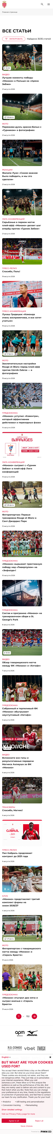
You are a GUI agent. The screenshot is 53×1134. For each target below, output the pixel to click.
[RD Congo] (15, 1048)
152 (27, 1016)
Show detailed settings (12, 1110)
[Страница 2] (34, 1016)
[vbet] (29, 1048)
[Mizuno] (32, 1033)
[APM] (20, 1033)
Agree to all (14, 1121)
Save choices (26, 1126)
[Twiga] (41, 1048)
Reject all (39, 1121)
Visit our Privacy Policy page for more (18, 1114)
